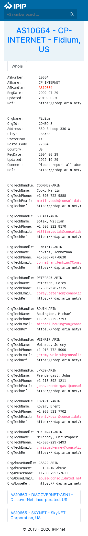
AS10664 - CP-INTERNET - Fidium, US (44, 40)
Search (71, 14)
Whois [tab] (17, 66)
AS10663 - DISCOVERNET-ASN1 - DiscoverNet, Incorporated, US (42, 497)
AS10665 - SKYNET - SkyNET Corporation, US (38, 515)
